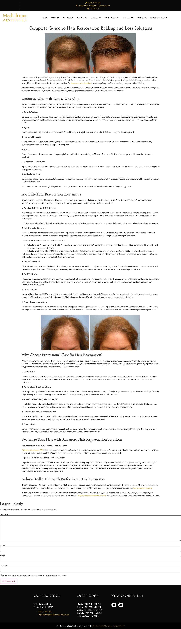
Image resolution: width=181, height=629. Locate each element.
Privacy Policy (119, 626)
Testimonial (68, 18)
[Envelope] (120, 605)
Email (3, 555)
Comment (5, 514)
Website (3, 565)
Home (45, 18)
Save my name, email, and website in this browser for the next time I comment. (34, 575)
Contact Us (128, 18)
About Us (55, 18)
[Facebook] (113, 605)
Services (80, 18)
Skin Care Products (158, 18)
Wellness (95, 18)
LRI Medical (142, 18)
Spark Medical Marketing (102, 626)
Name (3, 546)
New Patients (110, 18)
